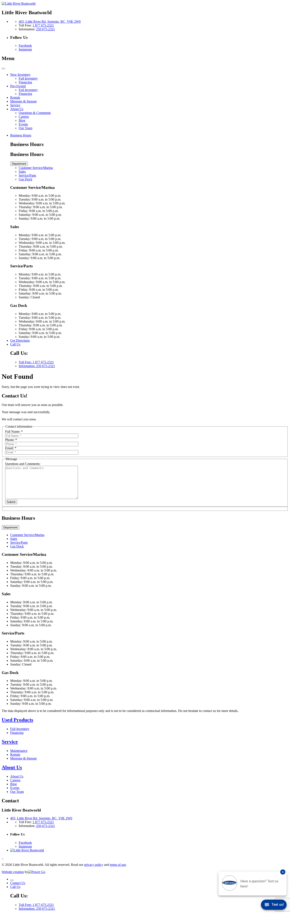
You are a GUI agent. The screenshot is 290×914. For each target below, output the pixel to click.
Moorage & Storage (23, 758)
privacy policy (93, 864)
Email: (10, 448)
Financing (17, 732)
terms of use (118, 864)
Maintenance (18, 751)
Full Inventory (19, 729)
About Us (12, 767)
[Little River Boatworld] (18, 3)
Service (10, 741)
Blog (13, 784)
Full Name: (14, 431)
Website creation (13, 872)
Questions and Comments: (22, 464)
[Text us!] (274, 905)
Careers (15, 780)
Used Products (17, 720)
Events (14, 788)
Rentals (15, 754)
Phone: (11, 440)
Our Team (17, 791)
